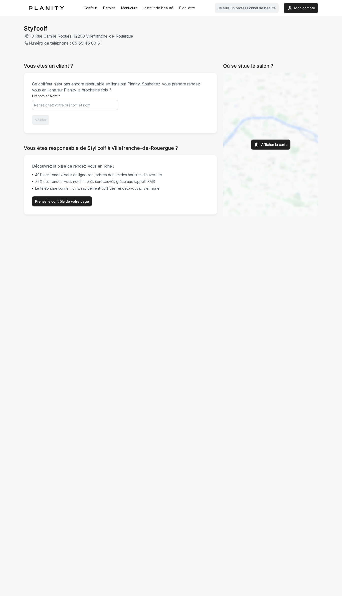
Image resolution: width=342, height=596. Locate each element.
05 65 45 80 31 (87, 43)
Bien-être (187, 8)
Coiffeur (90, 8)
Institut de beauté (158, 8)
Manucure (129, 8)
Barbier (109, 8)
